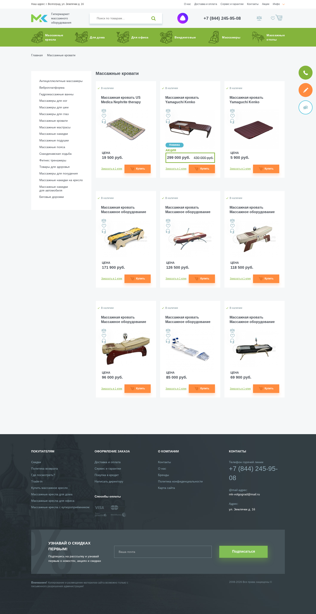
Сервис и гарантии (232, 4)
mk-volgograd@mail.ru (244, 494)
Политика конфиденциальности (180, 481)
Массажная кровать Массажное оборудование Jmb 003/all (123, 319)
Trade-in (37, 481)
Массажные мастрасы (55, 127)
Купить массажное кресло (49, 488)
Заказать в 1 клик (111, 168)
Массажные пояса (52, 147)
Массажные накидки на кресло (61, 180)
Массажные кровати (53, 120)
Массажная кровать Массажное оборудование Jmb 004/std (252, 319)
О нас (187, 4)
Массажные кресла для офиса (52, 500)
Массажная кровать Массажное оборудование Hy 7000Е (123, 210)
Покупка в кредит (107, 475)
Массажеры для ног (53, 100)
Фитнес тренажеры (52, 160)
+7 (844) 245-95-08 (222, 18)
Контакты (253, 4)
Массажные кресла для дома (51, 494)
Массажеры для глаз (54, 114)
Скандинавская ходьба (55, 153)
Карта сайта (166, 488)
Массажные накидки (53, 133)
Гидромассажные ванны (56, 94)
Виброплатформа (51, 87)
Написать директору (109, 481)
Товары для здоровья (54, 166)
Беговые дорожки (51, 197)
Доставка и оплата (205, 4)
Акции (265, 4)
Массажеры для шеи (54, 107)
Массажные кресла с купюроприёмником (60, 507)
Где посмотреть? (43, 475)
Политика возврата (44, 468)
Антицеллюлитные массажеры (61, 81)
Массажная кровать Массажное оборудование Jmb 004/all (252, 210)
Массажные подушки (54, 140)
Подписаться (243, 551)
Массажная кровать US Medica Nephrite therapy (121, 100)
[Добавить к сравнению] (103, 111)
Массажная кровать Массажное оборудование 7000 (187, 210)
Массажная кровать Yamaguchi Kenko (182, 100)
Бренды (163, 475)
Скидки (36, 462)
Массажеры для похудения (58, 173)
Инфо (276, 4)
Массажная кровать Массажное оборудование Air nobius (187, 319)
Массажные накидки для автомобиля (53, 188)
